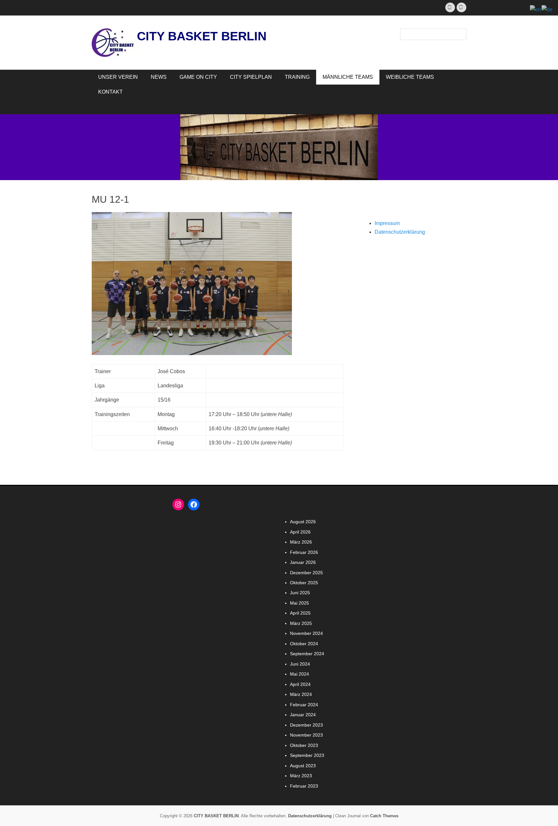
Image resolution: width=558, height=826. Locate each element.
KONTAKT (110, 92)
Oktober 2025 (304, 582)
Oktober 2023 (304, 745)
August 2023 (303, 765)
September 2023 (307, 755)
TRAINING (297, 77)
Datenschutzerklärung (400, 232)
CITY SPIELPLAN (251, 77)
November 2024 (306, 633)
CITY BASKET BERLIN (201, 36)
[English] (536, 9)
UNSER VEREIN (118, 77)
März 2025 (301, 623)
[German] (547, 9)
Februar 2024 (304, 704)
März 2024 (301, 694)
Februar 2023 (304, 786)
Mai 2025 (299, 603)
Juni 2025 (300, 592)
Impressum (387, 223)
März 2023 (301, 775)
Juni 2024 (300, 664)
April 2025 (300, 613)
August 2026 (303, 521)
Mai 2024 (299, 674)
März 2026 (301, 542)
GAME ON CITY (198, 77)
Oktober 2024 (304, 643)
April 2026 (300, 532)
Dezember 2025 (306, 572)
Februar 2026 (304, 552)
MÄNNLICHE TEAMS (348, 77)
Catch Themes (384, 815)
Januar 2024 (303, 714)
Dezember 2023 (306, 725)
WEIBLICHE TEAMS (410, 77)
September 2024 (307, 653)
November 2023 (306, 735)
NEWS (159, 77)
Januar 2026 (303, 562)
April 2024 (300, 684)
